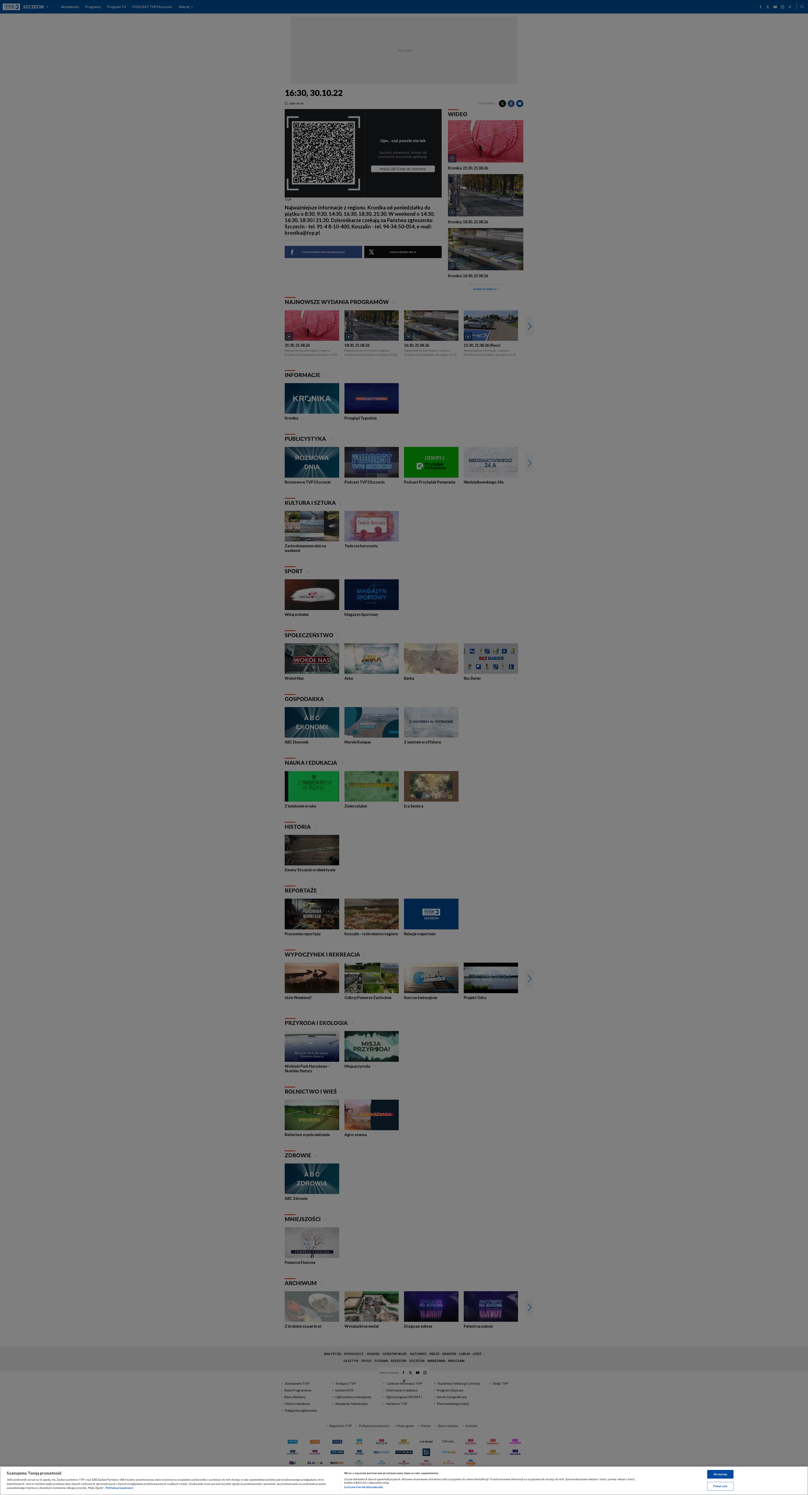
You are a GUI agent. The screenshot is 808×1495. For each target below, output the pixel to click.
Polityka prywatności (119, 1488)
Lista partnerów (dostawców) (363, 1487)
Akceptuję (720, 1474)
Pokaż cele (720, 1486)
